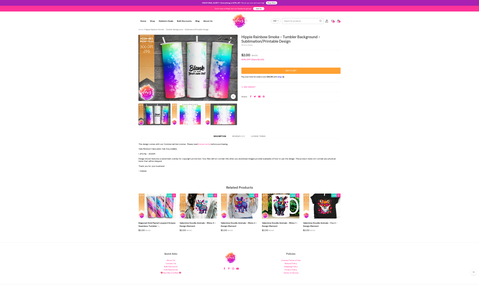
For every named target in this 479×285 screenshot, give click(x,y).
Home (143, 21)
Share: (244, 96)
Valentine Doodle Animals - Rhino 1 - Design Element (280, 224)
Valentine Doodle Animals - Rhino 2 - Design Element (239, 224)
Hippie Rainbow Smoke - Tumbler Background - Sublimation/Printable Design (280, 39)
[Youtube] (237, 268)
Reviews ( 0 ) (238, 136)
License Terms (258, 136)
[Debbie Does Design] (239, 20)
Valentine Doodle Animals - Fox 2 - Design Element (320, 224)
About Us (208, 21)
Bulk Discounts (184, 21)
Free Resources (171, 269)
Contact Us (171, 263)
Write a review (247, 45)
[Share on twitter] (254, 96)
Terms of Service (291, 273)
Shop (152, 21)
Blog (197, 21)
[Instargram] (233, 268)
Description (220, 136)
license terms (204, 144)
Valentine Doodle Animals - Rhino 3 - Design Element (198, 224)
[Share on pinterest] (263, 96)
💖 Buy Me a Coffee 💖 (170, 273)
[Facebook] (224, 268)
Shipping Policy (291, 266)
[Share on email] (259, 96)
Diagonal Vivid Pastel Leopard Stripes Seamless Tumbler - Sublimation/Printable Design (157, 225)
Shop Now (271, 3)
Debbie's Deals (166, 21)
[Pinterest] (228, 268)
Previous (140, 67)
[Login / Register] (327, 21)
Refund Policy (291, 263)
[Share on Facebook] (250, 96)
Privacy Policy (291, 269)
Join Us (259, 8)
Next (235, 67)
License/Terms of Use (291, 260)
